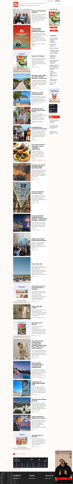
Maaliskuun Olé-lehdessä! (54, 48)
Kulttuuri (27, 5)
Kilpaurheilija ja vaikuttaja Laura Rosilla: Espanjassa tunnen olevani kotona (54, 52)
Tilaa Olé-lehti (24, 3)
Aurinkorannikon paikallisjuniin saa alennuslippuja (53, 57)
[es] (58, 0)
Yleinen (33, 103)
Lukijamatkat (29, 3)
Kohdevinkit (34, 160)
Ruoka (35, 5)
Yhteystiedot (44, 3)
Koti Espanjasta (39, 377)
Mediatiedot (40, 3)
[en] (56, 0)
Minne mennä (21, 5)
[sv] (59, 0)
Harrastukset (38, 317)
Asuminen (31, 5)
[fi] (55, 0)
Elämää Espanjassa (39, 121)
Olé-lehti (33, 22)
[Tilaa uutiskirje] (54, 95)
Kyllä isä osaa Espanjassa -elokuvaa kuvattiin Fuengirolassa (54, 62)
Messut (37, 3)
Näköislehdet (33, 3)
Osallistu (20, 3)
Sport (38, 5)
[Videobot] (63, 467)
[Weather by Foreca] (17, 468)
